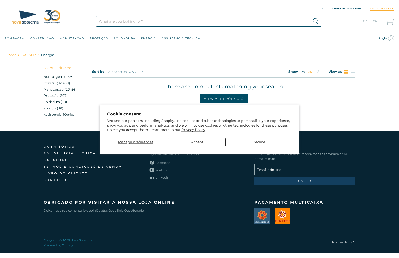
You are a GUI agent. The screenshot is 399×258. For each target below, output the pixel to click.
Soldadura (125, 38)
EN (375, 21)
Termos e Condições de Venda (83, 166)
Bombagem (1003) (59, 77)
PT (365, 21)
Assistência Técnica (181, 38)
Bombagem (15, 38)
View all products (224, 98)
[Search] (315, 21)
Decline (258, 142)
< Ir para (341, 8)
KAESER (28, 55)
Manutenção (72, 38)
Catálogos (57, 160)
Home (11, 55)
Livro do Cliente (66, 173)
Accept (197, 142)
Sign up (305, 181)
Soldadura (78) (55, 102)
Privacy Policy (193, 130)
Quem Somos (59, 146)
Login (383, 38)
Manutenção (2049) (59, 89)
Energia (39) (53, 108)
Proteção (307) (55, 96)
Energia (148, 38)
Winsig (67, 245)
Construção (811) (57, 83)
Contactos (57, 180)
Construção (42, 38)
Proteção (99, 38)
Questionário (134, 210)
